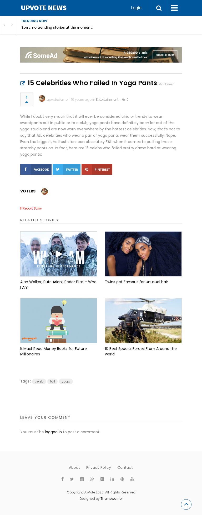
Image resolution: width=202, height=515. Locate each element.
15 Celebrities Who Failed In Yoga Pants (92, 83)
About (74, 467)
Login (136, 8)
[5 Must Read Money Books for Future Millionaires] (59, 320)
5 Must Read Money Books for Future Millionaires (53, 351)
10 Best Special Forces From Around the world (141, 351)
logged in (53, 432)
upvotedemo (57, 99)
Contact (125, 467)
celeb (39, 381)
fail (52, 381)
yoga (66, 381)
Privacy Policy (98, 467)
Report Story (32, 208)
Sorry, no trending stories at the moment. (57, 27)
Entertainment (107, 99)
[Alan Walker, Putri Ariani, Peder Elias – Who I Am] (59, 254)
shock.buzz (166, 84)
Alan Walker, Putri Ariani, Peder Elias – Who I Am (58, 284)
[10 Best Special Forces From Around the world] (143, 320)
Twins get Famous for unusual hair (136, 281)
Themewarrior (111, 498)
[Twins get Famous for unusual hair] (143, 254)
